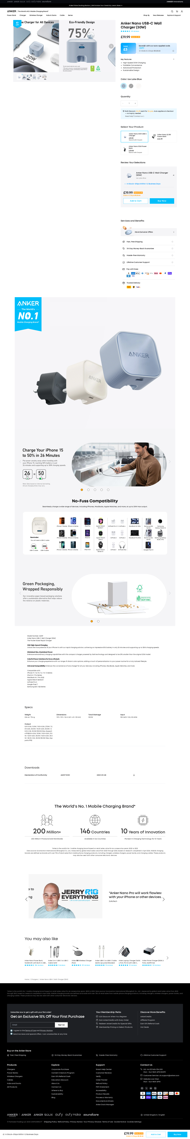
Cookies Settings (134, 1122)
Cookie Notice (120, 1122)
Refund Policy (63, 1122)
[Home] (27, 11)
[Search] (172, 11)
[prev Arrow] (26, 899)
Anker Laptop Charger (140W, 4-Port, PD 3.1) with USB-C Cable (129, 962)
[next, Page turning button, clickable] (170, 461)
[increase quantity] (135, 103)
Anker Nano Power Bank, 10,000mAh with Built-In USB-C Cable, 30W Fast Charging (36, 962)
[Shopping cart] (177, 11)
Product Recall (177, 6)
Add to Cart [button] (135, 201)
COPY (141, 48)
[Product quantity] (129, 103)
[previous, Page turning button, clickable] (20, 461)
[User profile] (182, 11)
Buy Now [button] (162, 201)
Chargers (34, 979)
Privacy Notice (46, 1030)
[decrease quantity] (123, 103)
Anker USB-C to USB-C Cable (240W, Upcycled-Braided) (106, 962)
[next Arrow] (163, 899)
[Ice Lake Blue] (123, 86)
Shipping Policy (50, 1122)
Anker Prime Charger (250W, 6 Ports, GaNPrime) (153, 962)
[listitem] (142, 1088)
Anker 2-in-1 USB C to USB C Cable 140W (58, 962)
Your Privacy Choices (92, 1122)
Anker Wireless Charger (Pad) (82, 962)
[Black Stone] (131, 86)
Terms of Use (30, 1030)
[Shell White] (138, 86)
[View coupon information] (173, 51)
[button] (17, 46)
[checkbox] (11, 1030)
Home (27, 979)
